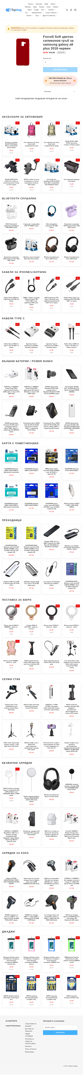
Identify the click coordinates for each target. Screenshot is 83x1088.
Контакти (28, 1046)
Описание (47, 91)
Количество (47, 58)
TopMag (70, 1066)
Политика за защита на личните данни (30, 1041)
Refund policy (29, 1052)
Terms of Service (30, 1049)
